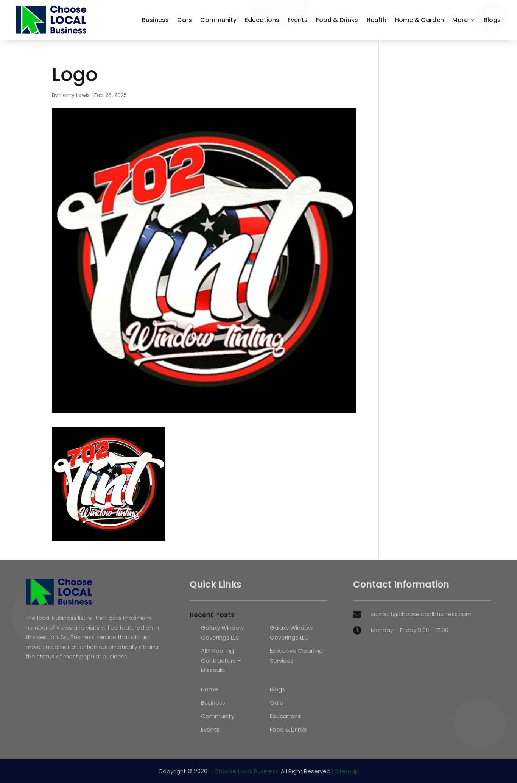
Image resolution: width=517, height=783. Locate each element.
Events (298, 20)
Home (209, 689)
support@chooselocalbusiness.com (421, 614)
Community (218, 20)
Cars (184, 20)
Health (376, 20)
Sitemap (347, 771)
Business (155, 20)
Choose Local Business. (246, 771)
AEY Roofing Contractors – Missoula (221, 660)
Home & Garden (419, 20)
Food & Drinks (337, 20)
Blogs (492, 20)
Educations (262, 20)
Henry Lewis (74, 95)
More (460, 20)
